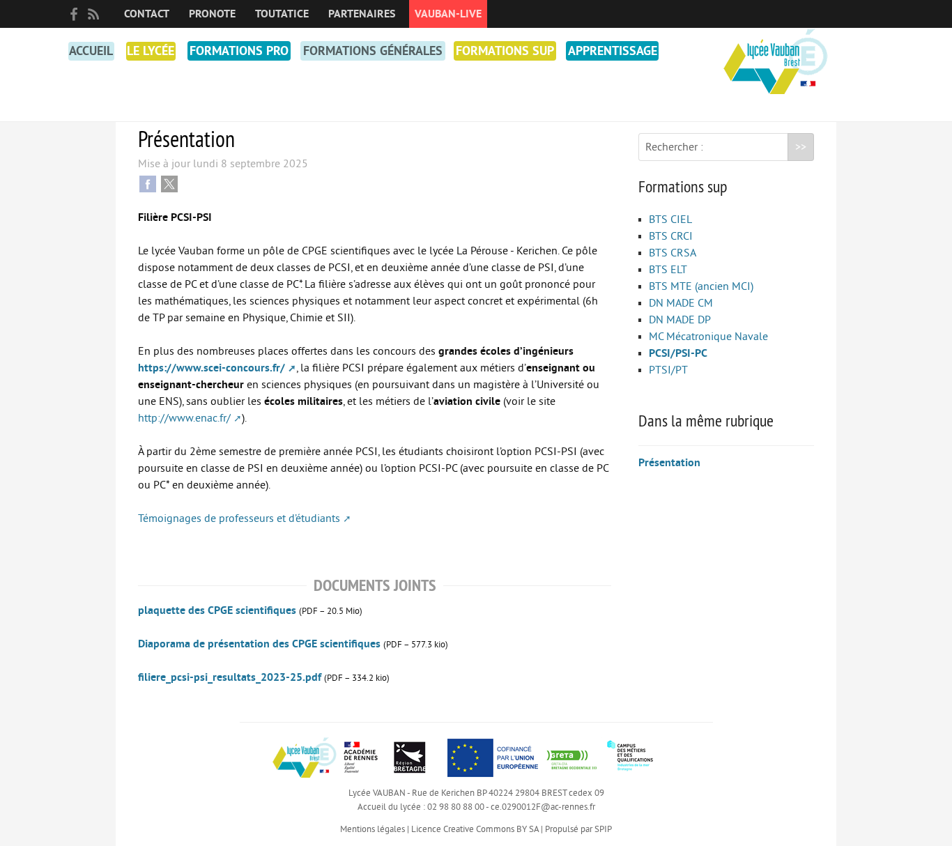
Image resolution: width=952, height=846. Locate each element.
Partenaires (361, 14)
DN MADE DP (680, 320)
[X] (169, 183)
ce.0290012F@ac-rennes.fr (543, 807)
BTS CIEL (670, 219)
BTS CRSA (672, 253)
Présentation (669, 462)
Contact (146, 14)
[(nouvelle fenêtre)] (571, 757)
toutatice (282, 14)
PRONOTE (212, 14)
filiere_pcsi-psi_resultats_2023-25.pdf (229, 677)
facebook (73, 14)
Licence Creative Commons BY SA (475, 829)
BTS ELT (668, 269)
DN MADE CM (681, 303)
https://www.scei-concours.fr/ (211, 368)
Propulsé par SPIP (578, 829)
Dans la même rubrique (706, 420)
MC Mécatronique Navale (708, 336)
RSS (93, 14)
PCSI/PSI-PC (678, 353)
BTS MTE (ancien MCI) (701, 286)
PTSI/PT (668, 370)
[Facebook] (147, 183)
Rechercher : (674, 147)
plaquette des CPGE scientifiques (217, 610)
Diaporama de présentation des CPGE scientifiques (259, 644)
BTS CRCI (671, 236)
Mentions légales (372, 829)
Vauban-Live (448, 14)
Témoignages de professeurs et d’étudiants (239, 518)
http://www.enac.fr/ (184, 418)
